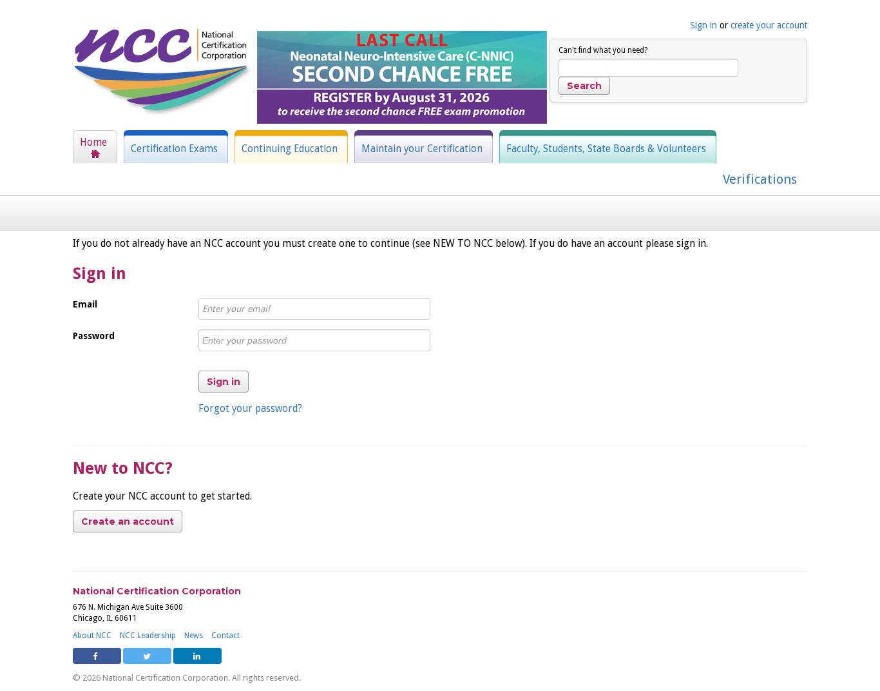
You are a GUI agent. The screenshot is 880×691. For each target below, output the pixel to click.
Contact (225, 635)
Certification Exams (174, 149)
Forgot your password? (250, 408)
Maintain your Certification (422, 149)
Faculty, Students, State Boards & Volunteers (606, 149)
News (193, 635)
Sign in (703, 25)
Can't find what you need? (603, 50)
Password (94, 336)
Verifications (760, 179)
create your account (769, 25)
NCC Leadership (148, 635)
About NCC (92, 635)
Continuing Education (290, 149)
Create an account (127, 521)
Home (93, 142)
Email (85, 304)
